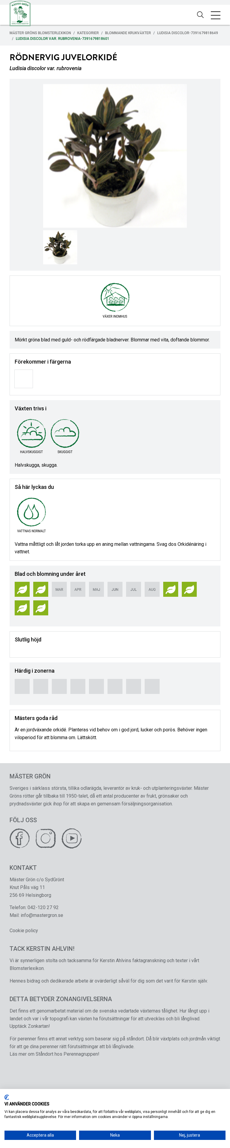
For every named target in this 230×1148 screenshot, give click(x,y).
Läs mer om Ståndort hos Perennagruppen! (54, 1054)
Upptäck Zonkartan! (30, 1026)
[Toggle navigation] (215, 15)
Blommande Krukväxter (128, 33)
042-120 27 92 (43, 907)
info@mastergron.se (42, 915)
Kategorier (88, 33)
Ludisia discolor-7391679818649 (187, 33)
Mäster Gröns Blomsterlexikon (40, 33)
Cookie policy (24, 930)
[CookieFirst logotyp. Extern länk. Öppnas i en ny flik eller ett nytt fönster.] (6, 1097)
